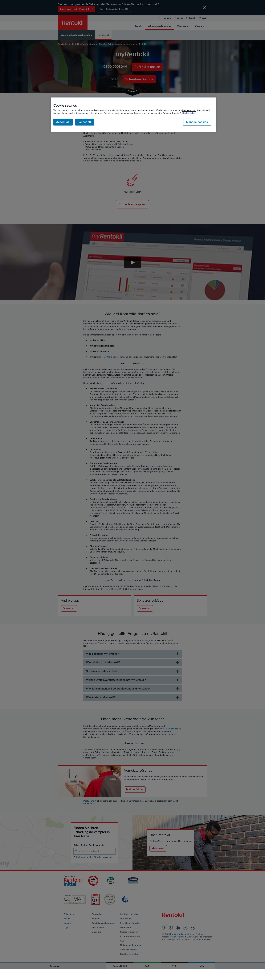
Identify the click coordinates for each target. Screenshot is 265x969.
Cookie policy (189, 113)
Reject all (85, 122)
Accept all (63, 122)
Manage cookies (197, 122)
